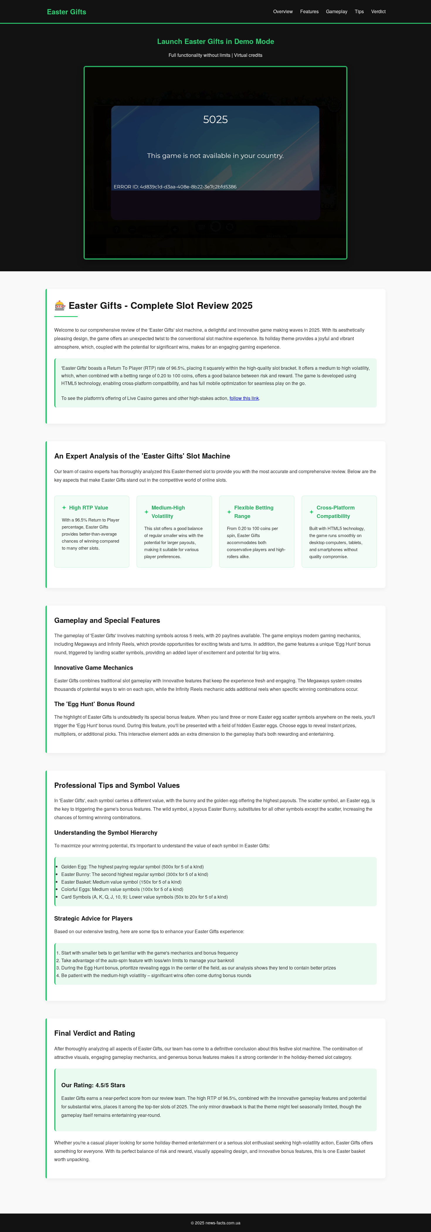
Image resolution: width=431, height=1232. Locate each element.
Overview (283, 11)
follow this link (244, 398)
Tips (359, 11)
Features (309, 11)
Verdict (378, 11)
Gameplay (336, 11)
